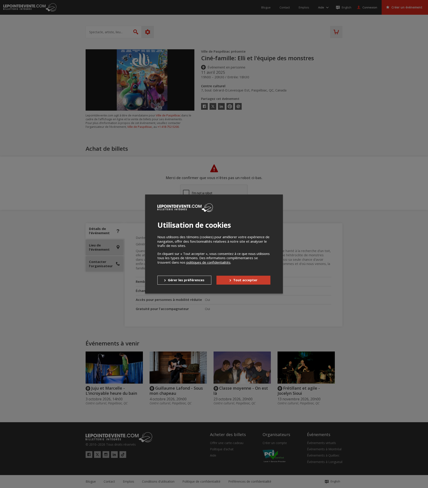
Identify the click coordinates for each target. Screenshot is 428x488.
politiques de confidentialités (208, 262)
